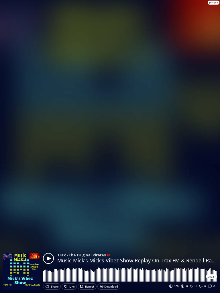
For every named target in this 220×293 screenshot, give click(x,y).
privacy (213, 2)
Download (111, 286)
